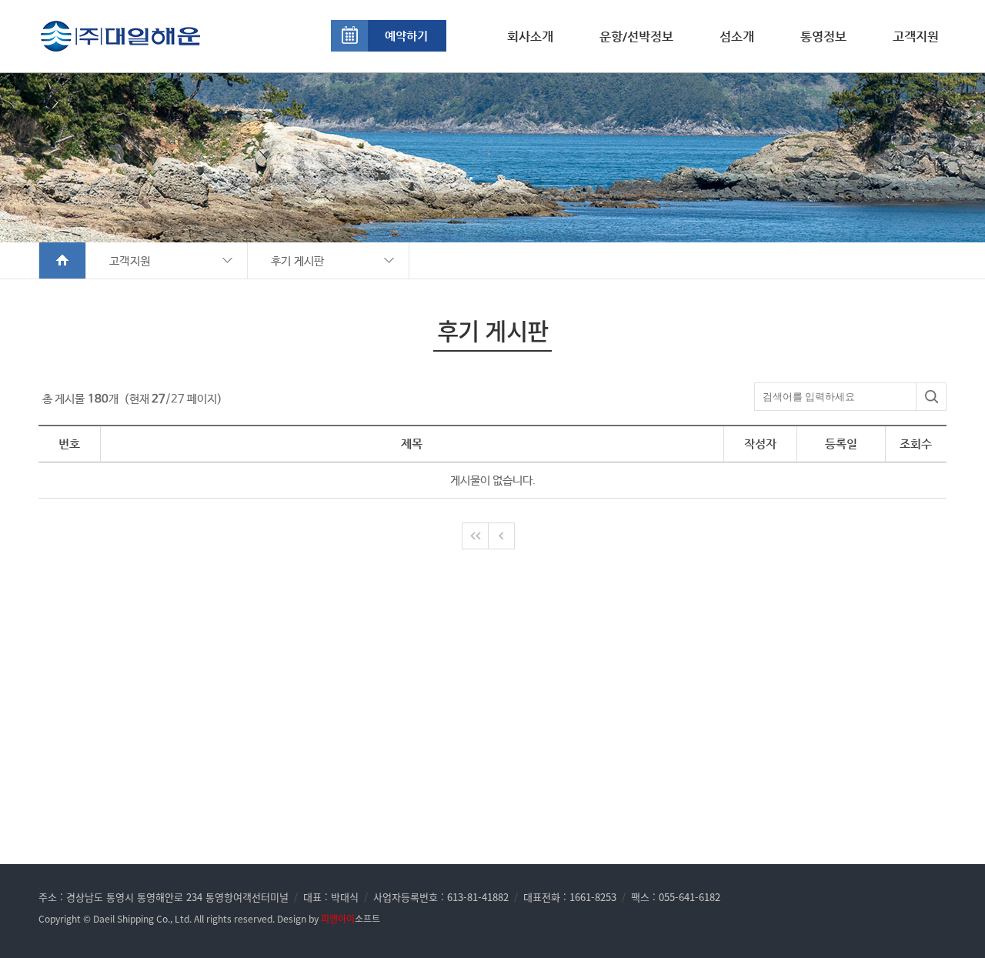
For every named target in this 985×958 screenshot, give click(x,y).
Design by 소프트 (328, 919)
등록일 (841, 443)
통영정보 (823, 36)
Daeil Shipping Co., (132, 919)
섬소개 (737, 36)
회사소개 (530, 36)
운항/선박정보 (636, 36)
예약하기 (406, 35)
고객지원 (916, 36)
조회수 (916, 443)
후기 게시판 (298, 261)
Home (62, 260)
